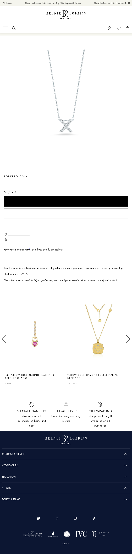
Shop (26, 3)
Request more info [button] (66, 213)
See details (11, 388)
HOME (7, 41)
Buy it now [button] (66, 202)
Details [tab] (8, 257)
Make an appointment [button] (66, 223)
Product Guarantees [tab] (31, 257)
